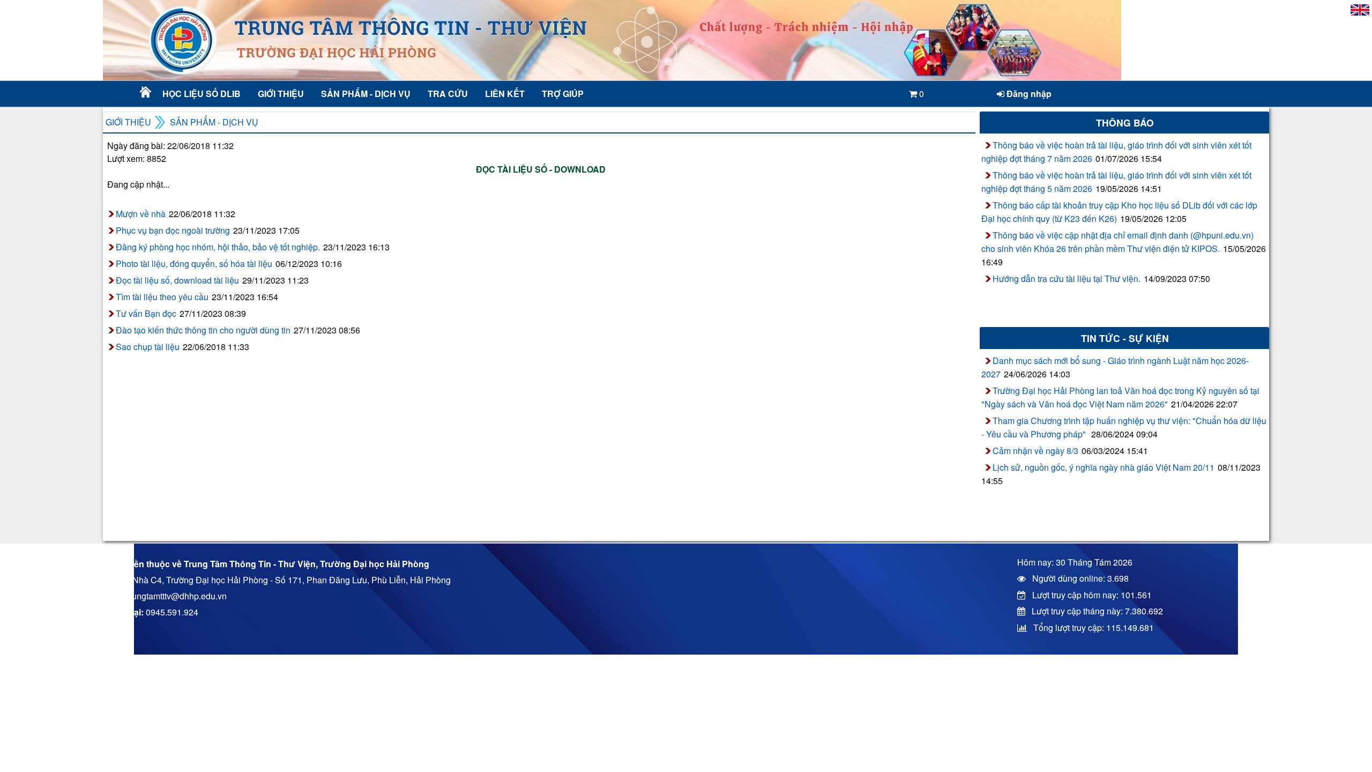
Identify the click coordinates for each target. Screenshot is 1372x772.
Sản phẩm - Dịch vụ (364, 93)
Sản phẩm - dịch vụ (214, 122)
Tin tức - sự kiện (1125, 338)
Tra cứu (448, 93)
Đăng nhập (1028, 93)
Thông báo (1125, 122)
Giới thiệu (281, 93)
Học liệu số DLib (201, 93)
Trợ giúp (563, 93)
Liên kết (505, 93)
